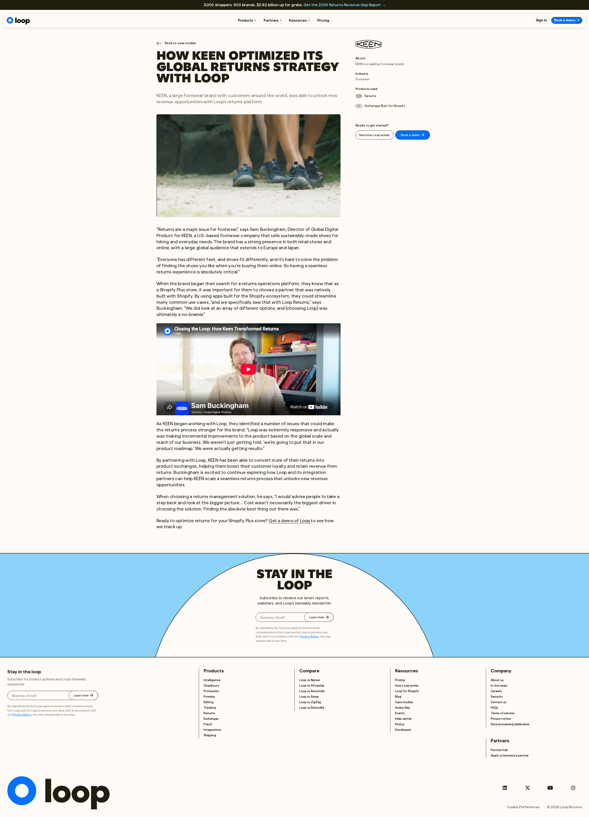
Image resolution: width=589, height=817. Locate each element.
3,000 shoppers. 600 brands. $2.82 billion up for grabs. (295, 5)
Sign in (541, 20)
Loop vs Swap (309, 696)
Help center (403, 718)
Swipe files (402, 707)
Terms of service (502, 713)
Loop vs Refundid (311, 707)
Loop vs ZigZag (310, 702)
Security (497, 696)
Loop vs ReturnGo (312, 691)
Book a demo (564, 20)
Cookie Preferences (523, 807)
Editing (209, 702)
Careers (496, 691)
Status (399, 724)
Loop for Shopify (407, 691)
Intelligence (212, 680)
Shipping (210, 735)
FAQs (494, 707)
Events (400, 713)
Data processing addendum (510, 724)
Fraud (208, 724)
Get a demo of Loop (289, 520)
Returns (209, 713)
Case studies (404, 702)
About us (497, 680)
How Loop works (407, 685)
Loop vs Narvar (309, 680)
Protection (211, 691)
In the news (499, 685)
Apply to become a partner (510, 755)
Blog (398, 696)
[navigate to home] (18, 21)
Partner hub (499, 750)
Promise (209, 696)
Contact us (498, 702)
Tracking (210, 707)
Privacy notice (501, 718)
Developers (403, 729)
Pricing (323, 20)
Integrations (212, 729)
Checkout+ (211, 685)
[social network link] (504, 787)
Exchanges (211, 718)
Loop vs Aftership (311, 685)
